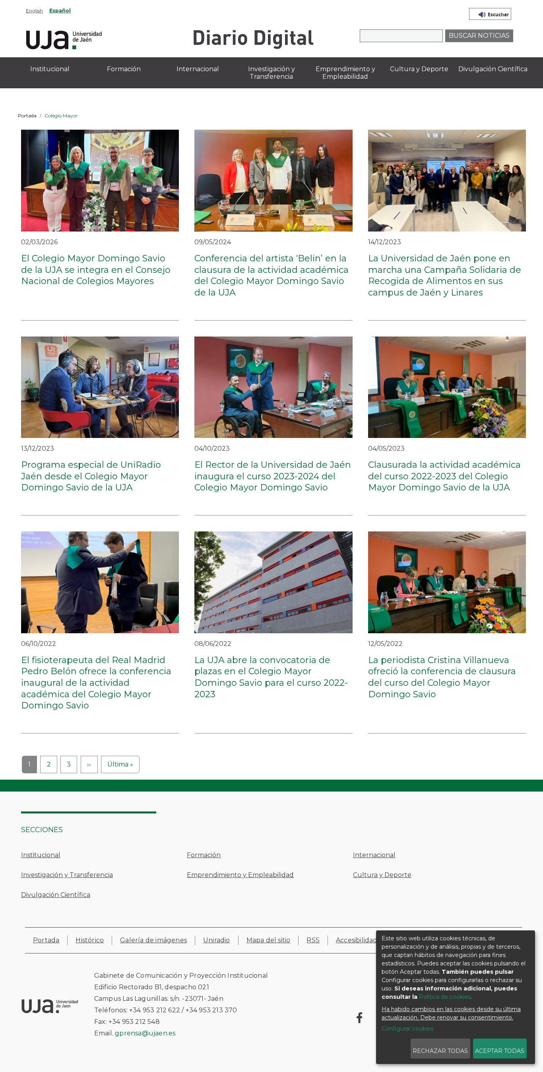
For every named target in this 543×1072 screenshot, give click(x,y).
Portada (27, 116)
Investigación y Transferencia (67, 875)
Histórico (90, 940)
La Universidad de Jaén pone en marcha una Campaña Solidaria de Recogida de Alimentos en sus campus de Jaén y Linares (444, 275)
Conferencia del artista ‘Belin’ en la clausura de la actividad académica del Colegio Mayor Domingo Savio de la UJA (271, 275)
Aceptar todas (499, 1050)
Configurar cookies (407, 1028)
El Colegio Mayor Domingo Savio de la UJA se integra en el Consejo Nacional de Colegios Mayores (96, 269)
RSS (313, 940)
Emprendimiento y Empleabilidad (240, 875)
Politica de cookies (445, 996)
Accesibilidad (357, 940)
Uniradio (216, 940)
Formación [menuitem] (124, 69)
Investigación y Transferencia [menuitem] (271, 72)
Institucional (40, 855)
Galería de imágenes (153, 940)
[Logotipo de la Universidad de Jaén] (64, 39)
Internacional (374, 855)
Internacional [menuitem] (197, 69)
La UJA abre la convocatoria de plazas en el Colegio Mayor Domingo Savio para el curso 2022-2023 (271, 677)
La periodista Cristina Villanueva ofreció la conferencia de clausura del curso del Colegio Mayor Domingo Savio (442, 677)
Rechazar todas (440, 1050)
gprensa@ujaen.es (145, 1033)
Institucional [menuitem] (50, 69)
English (34, 11)
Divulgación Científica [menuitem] (492, 69)
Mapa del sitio (268, 940)
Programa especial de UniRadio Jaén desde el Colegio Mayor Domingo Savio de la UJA (91, 476)
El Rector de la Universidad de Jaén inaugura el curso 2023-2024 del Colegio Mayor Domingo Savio (272, 476)
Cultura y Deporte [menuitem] (419, 69)
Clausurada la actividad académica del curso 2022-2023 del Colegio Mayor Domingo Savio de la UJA (444, 476)
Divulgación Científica (55, 895)
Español (60, 11)
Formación (204, 855)
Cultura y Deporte (382, 875)
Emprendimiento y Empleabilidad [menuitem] (345, 72)
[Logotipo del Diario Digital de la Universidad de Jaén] (253, 39)
